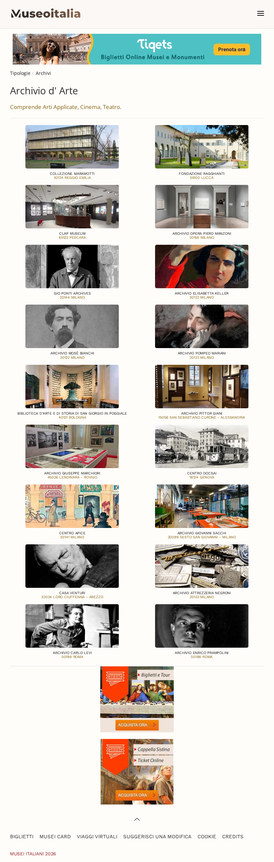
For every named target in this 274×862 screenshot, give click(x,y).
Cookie (206, 837)
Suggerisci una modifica (157, 837)
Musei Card (55, 837)
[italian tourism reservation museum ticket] (137, 49)
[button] (260, 13)
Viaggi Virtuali (97, 837)
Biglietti (21, 837)
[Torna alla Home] (46, 13)
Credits (233, 837)
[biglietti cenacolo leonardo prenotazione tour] (137, 699)
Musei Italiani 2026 (33, 853)
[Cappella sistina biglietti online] (137, 771)
